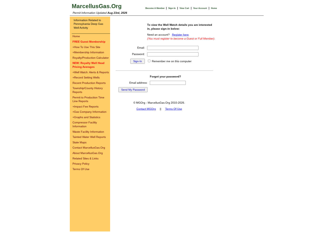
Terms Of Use (81, 169)
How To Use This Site (86, 47)
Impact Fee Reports (85, 106)
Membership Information (88, 52)
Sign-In (172, 8)
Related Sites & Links (85, 158)
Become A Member (155, 8)
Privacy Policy (81, 163)
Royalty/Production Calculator (91, 57)
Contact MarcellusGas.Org (89, 147)
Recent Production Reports (89, 82)
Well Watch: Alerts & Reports (91, 72)
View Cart (184, 8)
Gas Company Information (89, 111)
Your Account (200, 8)
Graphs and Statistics (86, 117)
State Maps (79, 142)
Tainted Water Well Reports (89, 136)
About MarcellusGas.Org (88, 153)
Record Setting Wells (86, 77)
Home (214, 8)
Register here (180, 34)
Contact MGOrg (146, 108)
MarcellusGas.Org (97, 6)
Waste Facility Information (88, 131)
